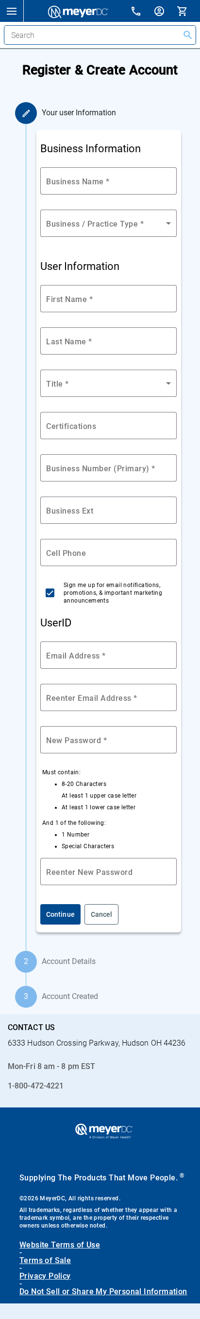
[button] (11, 11)
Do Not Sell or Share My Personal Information (103, 1292)
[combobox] (108, 383)
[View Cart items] (188, 11)
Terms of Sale (45, 1261)
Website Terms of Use (59, 1245)
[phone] (141, 12)
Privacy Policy (45, 1276)
